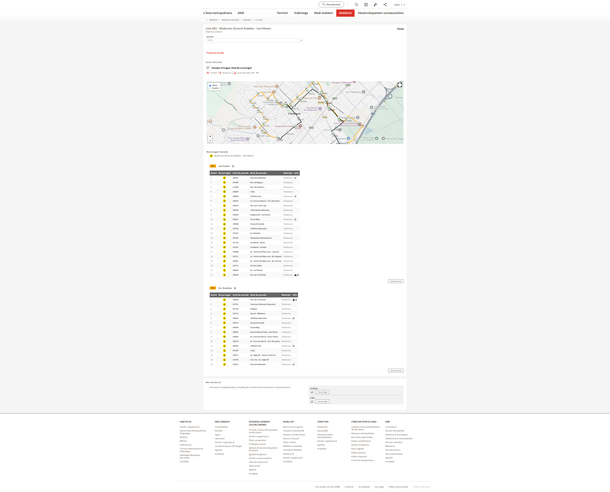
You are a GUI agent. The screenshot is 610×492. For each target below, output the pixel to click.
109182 (235, 336)
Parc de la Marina (257, 187)
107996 (235, 182)
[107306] (284, 106)
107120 (235, 242)
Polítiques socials (257, 444)
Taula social (254, 465)
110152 (235, 247)
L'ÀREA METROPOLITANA (363, 421)
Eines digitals (357, 448)
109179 (235, 323)
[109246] (308, 89)
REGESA (183, 437)
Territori (282, 13)
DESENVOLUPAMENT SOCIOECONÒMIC (259, 423)
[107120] (260, 94)
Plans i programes (257, 440)
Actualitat (184, 461)
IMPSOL (183, 441)
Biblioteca (390, 446)
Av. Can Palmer (256, 270)
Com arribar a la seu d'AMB (327, 486)
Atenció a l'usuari (291, 438)
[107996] (360, 124)
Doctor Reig (254, 219)
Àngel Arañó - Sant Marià (260, 214)
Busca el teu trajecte (293, 426)
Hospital (253, 309)
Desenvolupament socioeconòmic (381, 13)
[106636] (330, 108)
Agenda (218, 449)
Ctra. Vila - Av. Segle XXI (259, 359)
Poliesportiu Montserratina (261, 238)
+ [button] (210, 136)
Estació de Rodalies (258, 178)
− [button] (210, 140)
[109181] (311, 92)
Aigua (217, 434)
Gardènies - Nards (257, 242)
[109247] (299, 97)
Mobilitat (345, 13)
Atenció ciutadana (393, 442)
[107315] (300, 118)
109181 (235, 332)
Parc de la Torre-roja (258, 205)
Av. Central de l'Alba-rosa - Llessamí (264, 252)
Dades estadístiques (361, 441)
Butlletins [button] (375, 4)
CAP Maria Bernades (258, 228)
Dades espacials (359, 456)
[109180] (303, 100)
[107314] (297, 127)
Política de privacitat (398, 486)
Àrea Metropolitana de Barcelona (193, 487)
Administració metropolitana (398, 438)
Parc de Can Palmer (258, 275)
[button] (356, 4)
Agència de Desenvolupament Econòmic (263, 449)
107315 (235, 313)
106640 (235, 196)
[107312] (266, 124)
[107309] (270, 99)
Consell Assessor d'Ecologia (228, 446)
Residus (219, 430)
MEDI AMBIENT (222, 421)
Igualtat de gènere (258, 454)
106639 (235, 191)
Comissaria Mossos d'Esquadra (262, 304)
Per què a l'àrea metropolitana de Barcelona (263, 431)
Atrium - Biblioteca (257, 313)
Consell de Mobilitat (292, 449)
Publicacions (186, 444)
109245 (235, 210)
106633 (235, 318)
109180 (235, 327)
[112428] (348, 119)
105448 (235, 252)
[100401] (266, 118)
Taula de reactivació (258, 462)
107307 (235, 233)
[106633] (288, 105)
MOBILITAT (288, 421)
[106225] (329, 102)
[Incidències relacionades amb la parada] (295, 275)
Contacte (349, 486)
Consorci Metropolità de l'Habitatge (191, 450)
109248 (235, 224)
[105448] (255, 106)
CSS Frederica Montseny (260, 210)
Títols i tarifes (289, 442)
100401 (235, 261)
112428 (235, 187)
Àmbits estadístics (360, 444)
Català (397, 4)
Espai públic (323, 430)
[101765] (335, 134)
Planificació (288, 453)
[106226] (324, 92)
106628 (235, 270)
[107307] (278, 101)
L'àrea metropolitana (217, 13)
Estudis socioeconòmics (260, 458)
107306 (235, 228)
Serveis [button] (366, 4)
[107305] (341, 119)
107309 (235, 238)
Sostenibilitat (221, 426)
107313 (235, 304)
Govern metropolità (394, 430)
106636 (235, 346)
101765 (235, 359)
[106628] (264, 131)
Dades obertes (358, 452)
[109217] (338, 128)
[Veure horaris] (295, 178)
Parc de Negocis (256, 182)
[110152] (252, 101)
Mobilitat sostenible (292, 446)
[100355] (279, 138)
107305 (235, 350)
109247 (235, 219)
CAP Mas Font (255, 196)
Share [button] (385, 4)
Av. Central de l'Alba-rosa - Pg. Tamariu (266, 261)
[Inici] (205, 20)
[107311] (260, 111)
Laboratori (220, 438)
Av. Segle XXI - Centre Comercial (263, 355)
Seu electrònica (392, 449)
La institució (391, 426)
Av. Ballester (255, 233)
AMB (241, 13)
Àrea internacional (394, 453)
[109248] (292, 104)
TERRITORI (323, 421)
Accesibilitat (364, 486)
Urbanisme (322, 426)
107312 (235, 265)
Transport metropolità (293, 430)
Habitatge (301, 13)
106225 (235, 201)
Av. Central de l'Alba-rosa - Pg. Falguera (266, 256)
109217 (235, 355)
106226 (235, 205)
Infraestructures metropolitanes (325, 436)
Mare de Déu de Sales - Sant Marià (264, 332)
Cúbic (252, 191)
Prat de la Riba (256, 265)
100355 (235, 275)
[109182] (321, 95)
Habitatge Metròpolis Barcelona (190, 456)
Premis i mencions (421, 486)
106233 (235, 178)
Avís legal (379, 486)
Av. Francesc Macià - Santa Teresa (264, 336)
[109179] (295, 107)
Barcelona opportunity (362, 437)
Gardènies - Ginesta (258, 247)
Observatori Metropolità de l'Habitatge (193, 432)
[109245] (315, 82)
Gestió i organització (190, 426)
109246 (235, 214)
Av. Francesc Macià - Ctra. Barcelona (265, 201)
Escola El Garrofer (257, 224)
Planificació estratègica (396, 434)
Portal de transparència (362, 460)
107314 (235, 309)
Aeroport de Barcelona (294, 434)
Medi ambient (323, 13)
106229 (235, 341)
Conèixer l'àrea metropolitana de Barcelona (365, 428)
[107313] (290, 133)
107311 (235, 256)
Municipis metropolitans (362, 433)
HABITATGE (185, 421)
